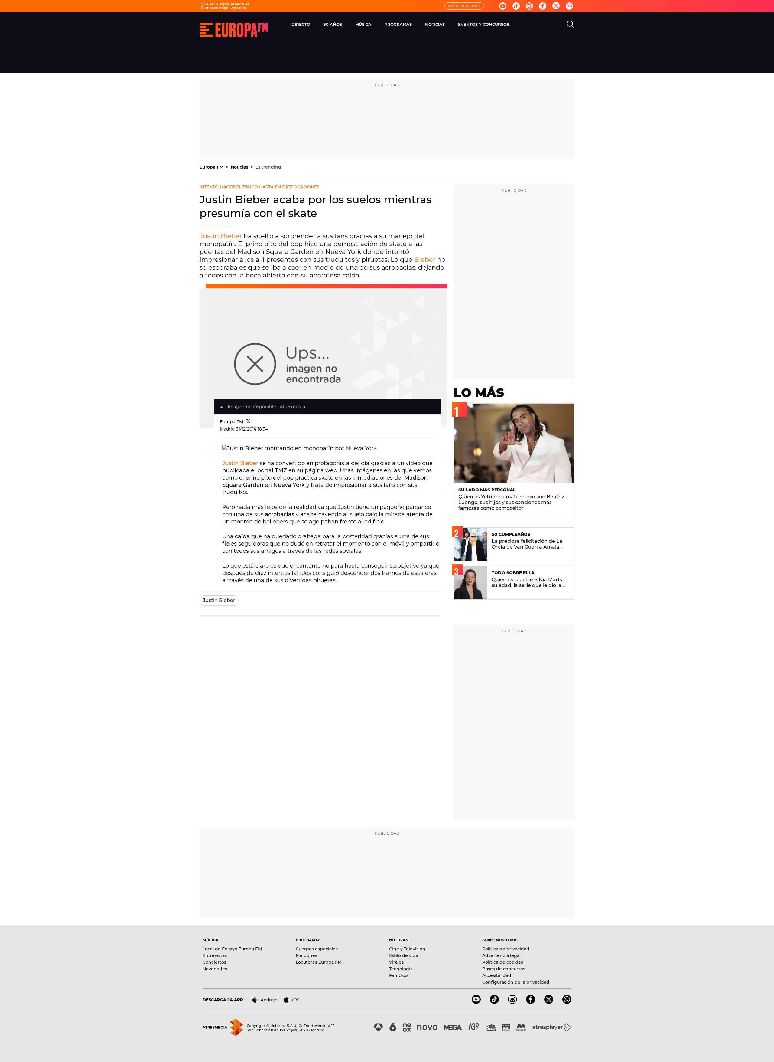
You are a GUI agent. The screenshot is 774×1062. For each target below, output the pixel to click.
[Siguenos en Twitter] (556, 6)
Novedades (215, 969)
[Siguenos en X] (548, 1002)
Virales (396, 962)
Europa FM (212, 167)
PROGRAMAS (398, 24)
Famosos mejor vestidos (223, 7)
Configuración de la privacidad (515, 982)
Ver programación (464, 6)
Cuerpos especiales (317, 949)
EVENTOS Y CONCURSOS (483, 24)
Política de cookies (502, 962)
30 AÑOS (333, 24)
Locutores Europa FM (319, 962)
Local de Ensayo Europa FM (232, 949)
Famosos (398, 975)
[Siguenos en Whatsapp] (569, 6)
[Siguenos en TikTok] (494, 1002)
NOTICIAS (435, 24)
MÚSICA (363, 24)
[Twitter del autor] (248, 421)
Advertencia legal (501, 955)
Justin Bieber (221, 236)
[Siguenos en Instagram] (529, 6)
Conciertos (214, 962)
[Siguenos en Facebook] (542, 6)
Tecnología (401, 969)
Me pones (306, 955)
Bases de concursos (503, 969)
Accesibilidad (496, 975)
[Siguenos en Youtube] (502, 6)
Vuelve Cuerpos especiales (225, 4)
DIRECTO (300, 24)
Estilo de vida (403, 955)
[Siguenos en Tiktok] (516, 6)
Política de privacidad (505, 949)
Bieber (424, 259)
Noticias (240, 167)
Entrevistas (215, 955)
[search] (570, 24)
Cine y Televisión (407, 949)
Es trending (268, 167)
